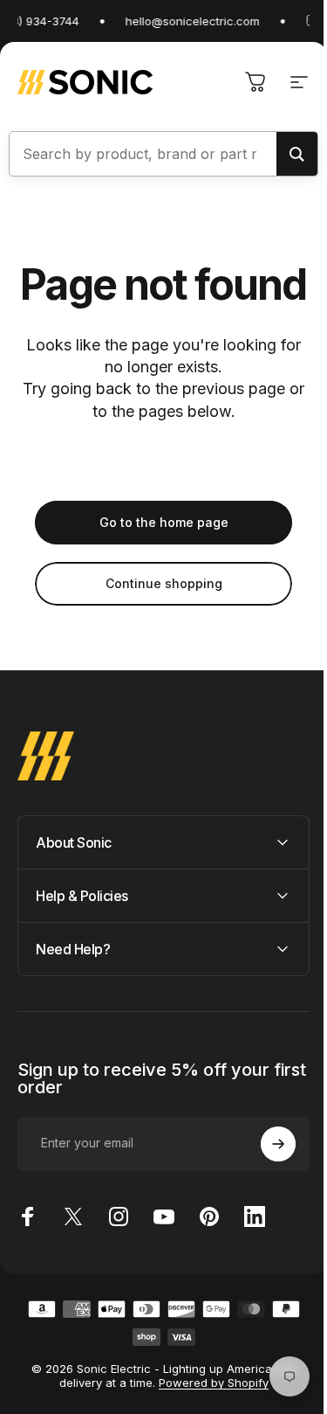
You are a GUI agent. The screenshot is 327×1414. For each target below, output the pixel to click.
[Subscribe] (265, 1185)
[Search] (296, 154)
